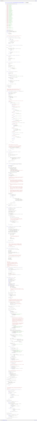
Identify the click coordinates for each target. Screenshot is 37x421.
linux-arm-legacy (10, 2)
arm (7, 2)
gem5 (6, 2)
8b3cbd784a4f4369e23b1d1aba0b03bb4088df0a (18, 2)
